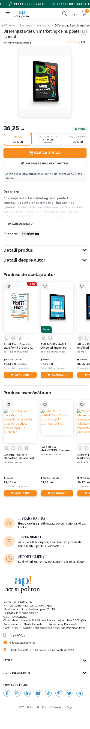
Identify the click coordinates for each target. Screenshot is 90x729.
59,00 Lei (47, 482)
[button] (7, 14)
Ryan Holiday (14, 462)
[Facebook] (6, 693)
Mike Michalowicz (19, 42)
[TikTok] (48, 693)
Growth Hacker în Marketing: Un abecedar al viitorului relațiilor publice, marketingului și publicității (20, 456)
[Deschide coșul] (84, 13)
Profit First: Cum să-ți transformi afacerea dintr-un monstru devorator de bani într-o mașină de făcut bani (19, 346)
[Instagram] (17, 693)
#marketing (30, 233)
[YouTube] (38, 693)
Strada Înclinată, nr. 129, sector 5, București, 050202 (41, 650)
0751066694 (17, 635)
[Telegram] (79, 693)
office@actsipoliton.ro (22, 642)
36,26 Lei (83, 363)
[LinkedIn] (27, 693)
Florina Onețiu (52, 454)
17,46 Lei (10, 482)
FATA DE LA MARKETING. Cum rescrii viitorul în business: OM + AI (57, 449)
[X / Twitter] (69, 693)
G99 (69, 707)
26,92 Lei (83, 482)
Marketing (43, 25)
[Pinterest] (58, 693)
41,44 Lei (10, 363)
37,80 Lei (47, 363)
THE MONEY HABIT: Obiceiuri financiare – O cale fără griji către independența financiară (57, 346)
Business (26, 25)
